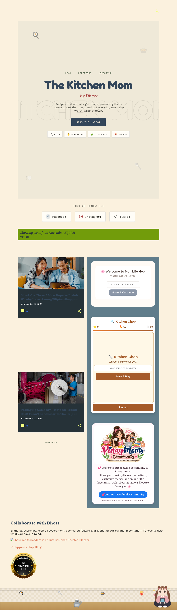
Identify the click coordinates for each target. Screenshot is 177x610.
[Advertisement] (50, 345)
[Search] (157, 11)
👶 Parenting (75, 134)
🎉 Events (121, 134)
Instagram (93, 216)
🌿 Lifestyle (99, 134)
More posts (51, 442)
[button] (79, 311)
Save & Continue (123, 292)
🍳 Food (55, 134)
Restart (123, 407)
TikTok (125, 216)
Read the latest (89, 122)
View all (24, 237)
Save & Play (123, 376)
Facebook (59, 216)
